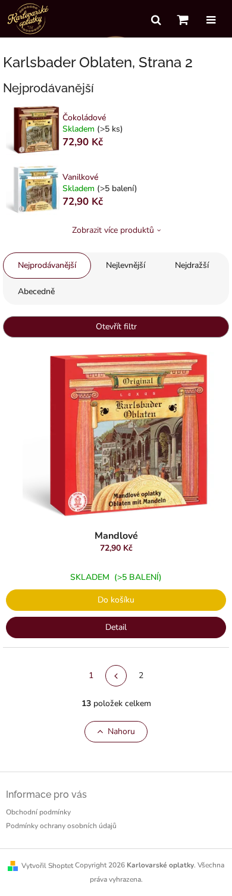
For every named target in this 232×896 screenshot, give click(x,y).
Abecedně (36, 291)
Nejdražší (192, 265)
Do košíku (116, 599)
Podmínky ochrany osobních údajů (61, 826)
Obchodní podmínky (38, 812)
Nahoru (121, 731)
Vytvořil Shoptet (47, 865)
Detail (116, 627)
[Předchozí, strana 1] (116, 675)
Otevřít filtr (116, 326)
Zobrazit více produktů (113, 230)
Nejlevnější (125, 265)
